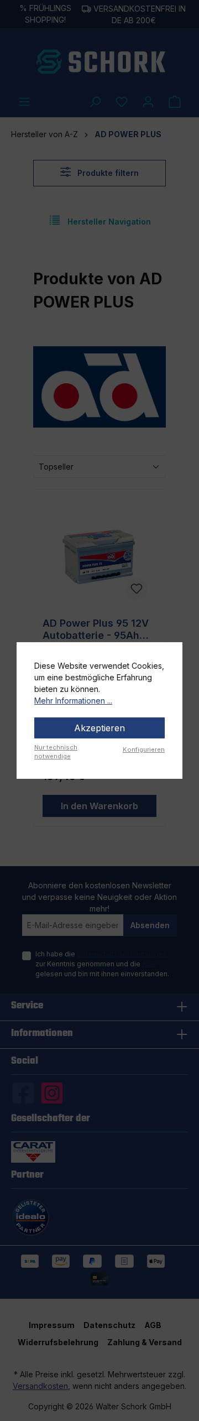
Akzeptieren (99, 727)
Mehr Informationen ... (73, 700)
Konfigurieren (144, 749)
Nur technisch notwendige (55, 752)
